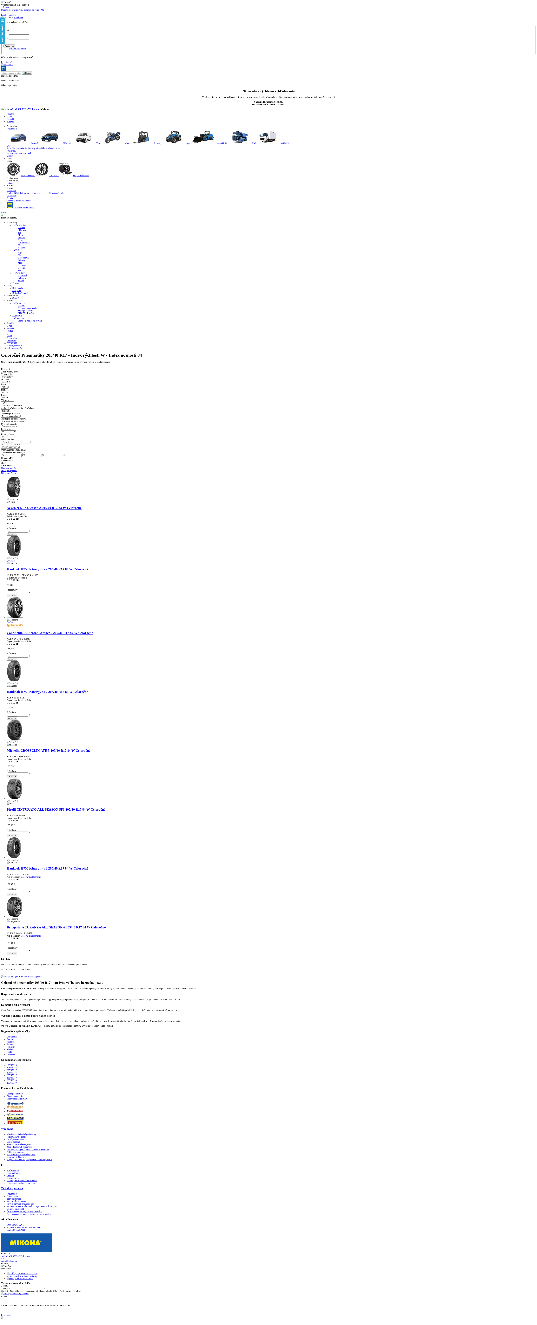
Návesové (11, 153)
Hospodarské (22, 148)
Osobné (34, 143)
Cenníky (10, 1175)
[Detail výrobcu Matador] (15, 1111)
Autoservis (11, 195)
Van (98, 143)
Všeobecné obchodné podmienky (21, 1134)
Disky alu (54, 175)
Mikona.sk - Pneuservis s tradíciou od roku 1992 (22, 10)
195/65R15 (12, 1065)
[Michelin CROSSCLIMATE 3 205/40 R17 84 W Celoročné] (14, 740)
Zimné (28, 153)
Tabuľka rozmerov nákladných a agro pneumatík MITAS (32, 1206)
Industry (158, 143)
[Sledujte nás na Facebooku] (20, 1278)
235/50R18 (12, 1080)
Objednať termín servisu (24, 207)
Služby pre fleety (14, 1178)
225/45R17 (12, 1070)
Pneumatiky (12, 129)
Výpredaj (5, 7)
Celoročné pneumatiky (17, 1099)
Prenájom (11, 198)
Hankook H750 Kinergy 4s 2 (47, 569)
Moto (127, 143)
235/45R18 (12, 1078)
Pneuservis (11, 190)
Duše (9, 146)
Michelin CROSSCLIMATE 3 (48, 750)
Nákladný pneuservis (23, 193)
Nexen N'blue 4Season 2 (44, 508)
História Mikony (14, 1173)
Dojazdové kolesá (81, 175)
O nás (9, 116)
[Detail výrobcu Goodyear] (15, 1119)
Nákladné (284, 143)
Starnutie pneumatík (15, 1209)
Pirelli (9, 1052)
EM (254, 143)
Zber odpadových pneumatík (19, 1147)
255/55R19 (12, 1083)
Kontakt (10, 119)
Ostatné (10, 183)
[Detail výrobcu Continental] (15, 1108)
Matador (10, 1042)
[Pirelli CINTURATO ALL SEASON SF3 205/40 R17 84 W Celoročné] (15, 798)
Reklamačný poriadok (16, 1137)
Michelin (11, 1049)
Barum (10, 1039)
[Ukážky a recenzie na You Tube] (22, 1273)
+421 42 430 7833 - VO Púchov (25, 109)
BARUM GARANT (16, 1230)
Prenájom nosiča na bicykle (19, 200)
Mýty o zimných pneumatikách (20, 1204)
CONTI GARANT (15, 1225)
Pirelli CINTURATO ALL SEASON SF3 (56, 809)
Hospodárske (221, 143)
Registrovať (6, 62)
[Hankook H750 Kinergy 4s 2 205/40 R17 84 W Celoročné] (14, 556)
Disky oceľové (28, 175)
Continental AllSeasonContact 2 (50, 633)
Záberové (20, 153)
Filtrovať (5, 411)
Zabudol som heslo (17, 48)
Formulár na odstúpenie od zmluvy (22, 1183)
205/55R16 (12, 1067)
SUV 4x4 (67, 143)
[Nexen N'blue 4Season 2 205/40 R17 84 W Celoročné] (14, 497)
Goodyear (11, 1054)
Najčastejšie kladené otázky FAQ (21, 1154)
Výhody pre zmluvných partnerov (22, 1180)
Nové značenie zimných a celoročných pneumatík (29, 1214)
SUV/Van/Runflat (56, 193)
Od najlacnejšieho (9, 470)
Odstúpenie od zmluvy (17, 1139)
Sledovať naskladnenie (31, 877)
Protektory (11, 151)
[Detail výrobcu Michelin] (15, 1115)
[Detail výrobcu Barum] (15, 1104)
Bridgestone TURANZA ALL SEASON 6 (56, 927)
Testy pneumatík (14, 1199)
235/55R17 (12, 1075)
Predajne (10, 121)
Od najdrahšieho (8, 473)
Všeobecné (7, 1128)
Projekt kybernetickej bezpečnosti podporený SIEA (29, 1159)
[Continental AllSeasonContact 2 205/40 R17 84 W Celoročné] (15, 617)
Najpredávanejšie (8, 468)
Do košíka (12, 534)
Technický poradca (12, 1188)
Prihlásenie (18, 17)
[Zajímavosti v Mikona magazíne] (22, 1276)
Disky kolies (12, 1196)
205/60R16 (12, 1073)
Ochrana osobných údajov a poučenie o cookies (28, 1149)
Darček (10, 622)
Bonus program (13, 1142)
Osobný (10, 193)
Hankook (11, 1047)
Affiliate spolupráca (15, 1152)
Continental (12, 1037)
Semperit (11, 1044)
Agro (188, 143)
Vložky (10, 156)
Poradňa (10, 114)
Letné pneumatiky (15, 1094)
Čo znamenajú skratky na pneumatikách (24, 1211)
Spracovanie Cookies (16, 1157)
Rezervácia (6, 1315)
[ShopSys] (15, 1293)
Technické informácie (16, 1201)
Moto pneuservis (41, 193)
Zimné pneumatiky (15, 1096)
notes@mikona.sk (9, 1261)
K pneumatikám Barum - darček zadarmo (25, 1227)
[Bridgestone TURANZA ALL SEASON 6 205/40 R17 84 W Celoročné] (14, 916)
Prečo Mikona (13, 1170)
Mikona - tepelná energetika (19, 1144)
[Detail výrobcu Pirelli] (15, 1123)
